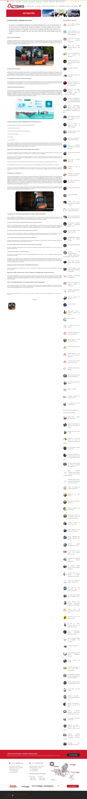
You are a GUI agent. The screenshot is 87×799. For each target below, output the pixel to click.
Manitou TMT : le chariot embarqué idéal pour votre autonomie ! (74, 47)
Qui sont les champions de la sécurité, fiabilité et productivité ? (74, 284)
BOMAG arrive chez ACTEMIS (74, 346)
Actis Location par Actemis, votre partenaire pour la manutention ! (74, 118)
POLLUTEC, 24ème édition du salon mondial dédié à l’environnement (74, 669)
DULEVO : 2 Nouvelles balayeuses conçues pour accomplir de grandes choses (74, 712)
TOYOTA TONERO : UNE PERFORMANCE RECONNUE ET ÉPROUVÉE (74, 270)
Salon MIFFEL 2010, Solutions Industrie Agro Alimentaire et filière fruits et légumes (74, 676)
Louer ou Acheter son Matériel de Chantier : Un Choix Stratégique (74, 125)
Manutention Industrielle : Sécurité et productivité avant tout (74, 697)
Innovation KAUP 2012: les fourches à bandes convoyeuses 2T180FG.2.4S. (74, 574)
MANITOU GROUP (71, 304)
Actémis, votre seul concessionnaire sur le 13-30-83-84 (74, 611)
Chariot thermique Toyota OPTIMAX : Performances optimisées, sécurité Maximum (74, 603)
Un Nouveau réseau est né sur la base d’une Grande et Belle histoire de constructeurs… (74, 481)
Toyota (8, 275)
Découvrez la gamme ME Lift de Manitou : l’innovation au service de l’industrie (74, 83)
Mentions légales (10, 794)
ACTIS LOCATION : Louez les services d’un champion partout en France (74, 552)
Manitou (25, 293)
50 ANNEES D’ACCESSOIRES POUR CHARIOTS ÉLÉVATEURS (74, 560)
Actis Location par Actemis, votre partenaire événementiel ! (74, 40)
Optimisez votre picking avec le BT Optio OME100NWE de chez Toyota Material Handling (74, 100)
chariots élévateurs (38, 91)
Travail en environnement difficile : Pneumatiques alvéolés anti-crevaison (74, 632)
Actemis (9, 293)
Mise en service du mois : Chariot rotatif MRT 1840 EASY (74, 262)
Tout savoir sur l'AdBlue (72, 194)
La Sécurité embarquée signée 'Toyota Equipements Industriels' (74, 654)
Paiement (73, 786)
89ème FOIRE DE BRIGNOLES (74, 244)
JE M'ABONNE (73, 755)
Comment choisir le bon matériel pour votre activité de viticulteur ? (74, 203)
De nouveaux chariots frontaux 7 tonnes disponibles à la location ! (74, 567)
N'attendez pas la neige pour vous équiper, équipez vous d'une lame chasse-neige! (74, 517)
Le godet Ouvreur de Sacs (73, 645)
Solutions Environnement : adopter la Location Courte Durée (74, 705)
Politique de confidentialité (21, 794)
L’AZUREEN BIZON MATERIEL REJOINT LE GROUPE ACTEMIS (74, 239)
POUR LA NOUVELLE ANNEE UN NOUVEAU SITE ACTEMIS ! (74, 640)
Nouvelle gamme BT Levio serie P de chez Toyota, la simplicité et (74, 355)
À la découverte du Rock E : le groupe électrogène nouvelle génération (74, 62)
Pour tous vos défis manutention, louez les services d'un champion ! (74, 589)
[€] (79, 6)
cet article (54, 182)
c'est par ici (31, 188)
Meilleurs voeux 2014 (72, 389)
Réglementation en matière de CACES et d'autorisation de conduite (74, 425)
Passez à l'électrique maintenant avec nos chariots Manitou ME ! (74, 147)
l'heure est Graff (71, 318)
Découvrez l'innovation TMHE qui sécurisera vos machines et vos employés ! (74, 465)
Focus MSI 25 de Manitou (73, 67)
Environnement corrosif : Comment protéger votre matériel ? (74, 312)
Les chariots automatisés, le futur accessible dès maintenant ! (74, 55)
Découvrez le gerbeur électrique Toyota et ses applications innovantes (74, 625)
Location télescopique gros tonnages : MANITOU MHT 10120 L (74, 538)
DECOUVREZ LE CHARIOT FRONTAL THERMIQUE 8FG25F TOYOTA (74, 224)
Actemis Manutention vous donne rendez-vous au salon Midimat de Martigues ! (74, 32)
